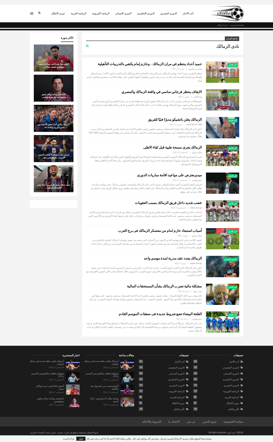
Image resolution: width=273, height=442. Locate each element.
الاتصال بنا (174, 421)
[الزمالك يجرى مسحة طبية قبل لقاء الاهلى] (222, 155)
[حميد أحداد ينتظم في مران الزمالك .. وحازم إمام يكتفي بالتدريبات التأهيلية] (222, 72)
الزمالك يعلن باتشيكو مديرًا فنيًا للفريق (175, 119)
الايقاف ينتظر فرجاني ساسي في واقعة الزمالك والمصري (162, 91)
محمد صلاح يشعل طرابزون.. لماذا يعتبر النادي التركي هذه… (53, 186)
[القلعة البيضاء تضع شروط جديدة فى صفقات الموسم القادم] (222, 322)
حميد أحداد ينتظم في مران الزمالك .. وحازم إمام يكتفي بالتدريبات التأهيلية (150, 64)
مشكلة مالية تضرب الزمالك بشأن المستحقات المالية (164, 286)
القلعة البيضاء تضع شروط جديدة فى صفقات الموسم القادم (160, 314)
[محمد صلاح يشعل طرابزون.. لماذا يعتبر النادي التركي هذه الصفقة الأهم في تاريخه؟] (53, 179)
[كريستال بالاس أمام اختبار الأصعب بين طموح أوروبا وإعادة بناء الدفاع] (53, 118)
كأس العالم (233, 409)
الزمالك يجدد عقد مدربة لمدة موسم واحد (173, 258)
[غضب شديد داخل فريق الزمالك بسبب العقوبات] (222, 210)
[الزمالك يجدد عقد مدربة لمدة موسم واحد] (222, 266)
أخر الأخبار (188, 13)
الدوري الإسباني (123, 13)
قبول (81, 438)
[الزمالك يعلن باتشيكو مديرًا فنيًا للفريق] (222, 127)
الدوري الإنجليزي (146, 13)
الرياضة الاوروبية (100, 13)
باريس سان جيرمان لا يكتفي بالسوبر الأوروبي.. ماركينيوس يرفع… (53, 156)
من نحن (191, 421)
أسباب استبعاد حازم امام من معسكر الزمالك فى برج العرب (160, 230)
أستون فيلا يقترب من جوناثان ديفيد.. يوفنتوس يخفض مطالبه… (53, 65)
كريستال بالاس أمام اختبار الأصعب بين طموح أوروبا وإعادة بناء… (54, 125)
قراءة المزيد (68, 439)
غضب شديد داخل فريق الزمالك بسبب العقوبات (168, 202)
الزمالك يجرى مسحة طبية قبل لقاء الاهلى (172, 147)
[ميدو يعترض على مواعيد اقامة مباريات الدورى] (222, 183)
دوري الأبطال (58, 13)
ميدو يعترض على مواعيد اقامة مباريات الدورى (169, 175)
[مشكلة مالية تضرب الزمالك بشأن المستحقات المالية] (222, 294)
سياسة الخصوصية (233, 421)
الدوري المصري (168, 13)
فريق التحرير (209, 421)
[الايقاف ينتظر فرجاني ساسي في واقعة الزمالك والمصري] (222, 99)
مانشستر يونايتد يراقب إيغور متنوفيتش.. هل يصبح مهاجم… (53, 95)
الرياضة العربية (78, 13)
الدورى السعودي (231, 367)
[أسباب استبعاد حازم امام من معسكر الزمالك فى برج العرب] (222, 238)
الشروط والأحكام (151, 421)
